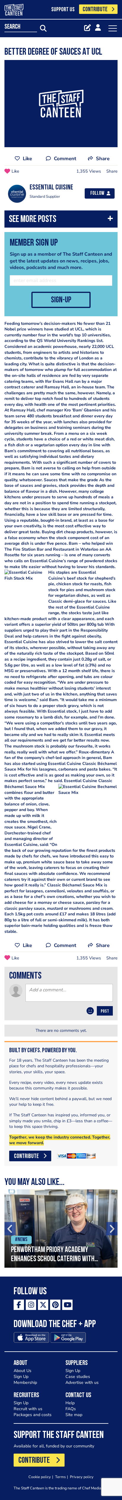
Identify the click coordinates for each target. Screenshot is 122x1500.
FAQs (70, 1409)
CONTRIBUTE (95, 10)
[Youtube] (67, 1305)
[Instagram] (31, 1305)
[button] (61, 220)
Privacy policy (82, 1476)
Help (70, 1403)
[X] (43, 1305)
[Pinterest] (55, 1305)
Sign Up (21, 1376)
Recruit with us (28, 1409)
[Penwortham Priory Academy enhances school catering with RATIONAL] (61, 1228)
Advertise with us (82, 1382)
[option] (61, 1228)
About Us (22, 1370)
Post (105, 1011)
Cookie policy (39, 1476)
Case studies (77, 1376)
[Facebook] (19, 1305)
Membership (25, 1382)
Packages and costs (33, 1415)
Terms (60, 1476)
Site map (73, 1415)
